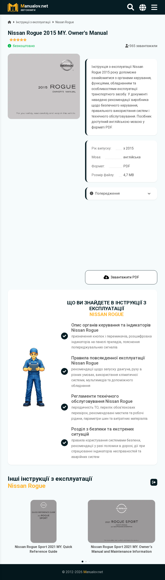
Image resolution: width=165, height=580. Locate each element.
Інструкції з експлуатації (33, 22)
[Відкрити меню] (154, 7)
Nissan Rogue (64, 22)
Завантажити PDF (125, 277)
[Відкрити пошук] (130, 7)
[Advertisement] (44, 254)
